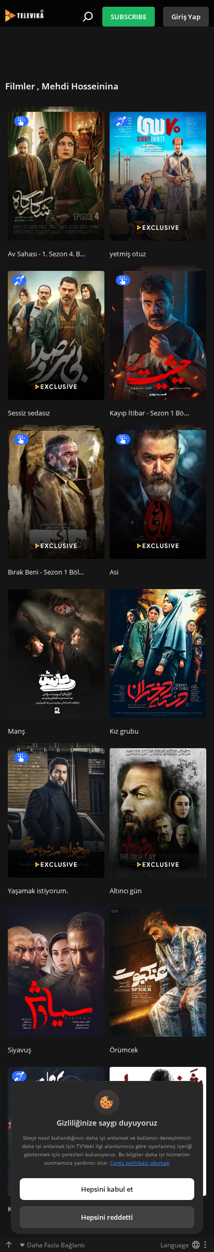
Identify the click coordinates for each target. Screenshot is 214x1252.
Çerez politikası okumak (139, 1162)
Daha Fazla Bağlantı (56, 1245)
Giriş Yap (185, 16)
